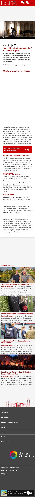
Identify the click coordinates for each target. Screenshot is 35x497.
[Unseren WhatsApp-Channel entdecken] (2, 474)
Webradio (4, 412)
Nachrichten (5, 417)
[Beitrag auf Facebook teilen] (12, 45)
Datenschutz (14, 467)
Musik (3, 437)
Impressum (4, 467)
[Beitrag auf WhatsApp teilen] (9, 45)
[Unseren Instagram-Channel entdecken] (7, 474)
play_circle (28, 493)
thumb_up (31, 493)
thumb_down (25, 493)
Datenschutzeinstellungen (9, 470)
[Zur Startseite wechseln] (5, 3)
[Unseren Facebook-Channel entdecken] (4, 474)
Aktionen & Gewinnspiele (9, 422)
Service (3, 427)
